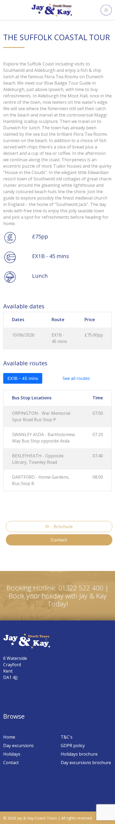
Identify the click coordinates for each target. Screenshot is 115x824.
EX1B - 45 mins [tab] (22, 378)
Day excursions (18, 745)
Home (9, 737)
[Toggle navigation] (106, 10)
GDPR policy (73, 745)
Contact (59, 540)
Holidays (11, 754)
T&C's (66, 737)
